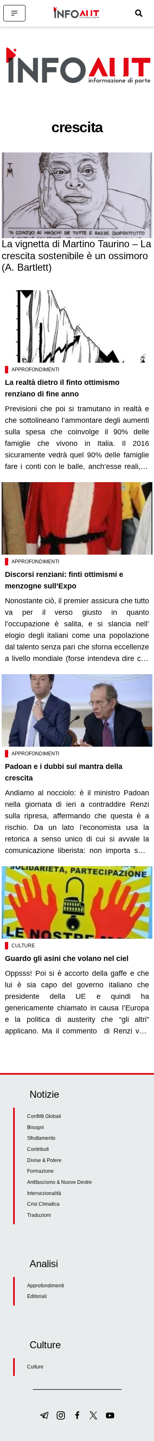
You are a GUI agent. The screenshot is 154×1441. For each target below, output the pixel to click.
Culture (23, 946)
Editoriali (37, 1296)
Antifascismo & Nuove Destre (59, 1182)
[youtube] (110, 1415)
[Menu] (14, 13)
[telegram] (44, 1415)
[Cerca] (138, 13)
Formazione (40, 1171)
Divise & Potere (44, 1160)
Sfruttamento (41, 1138)
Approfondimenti (35, 370)
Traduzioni (39, 1215)
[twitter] (93, 1415)
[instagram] (61, 1415)
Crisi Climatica (43, 1204)
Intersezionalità (44, 1193)
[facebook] (77, 1415)
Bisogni (35, 1127)
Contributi (38, 1149)
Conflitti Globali (44, 1116)
